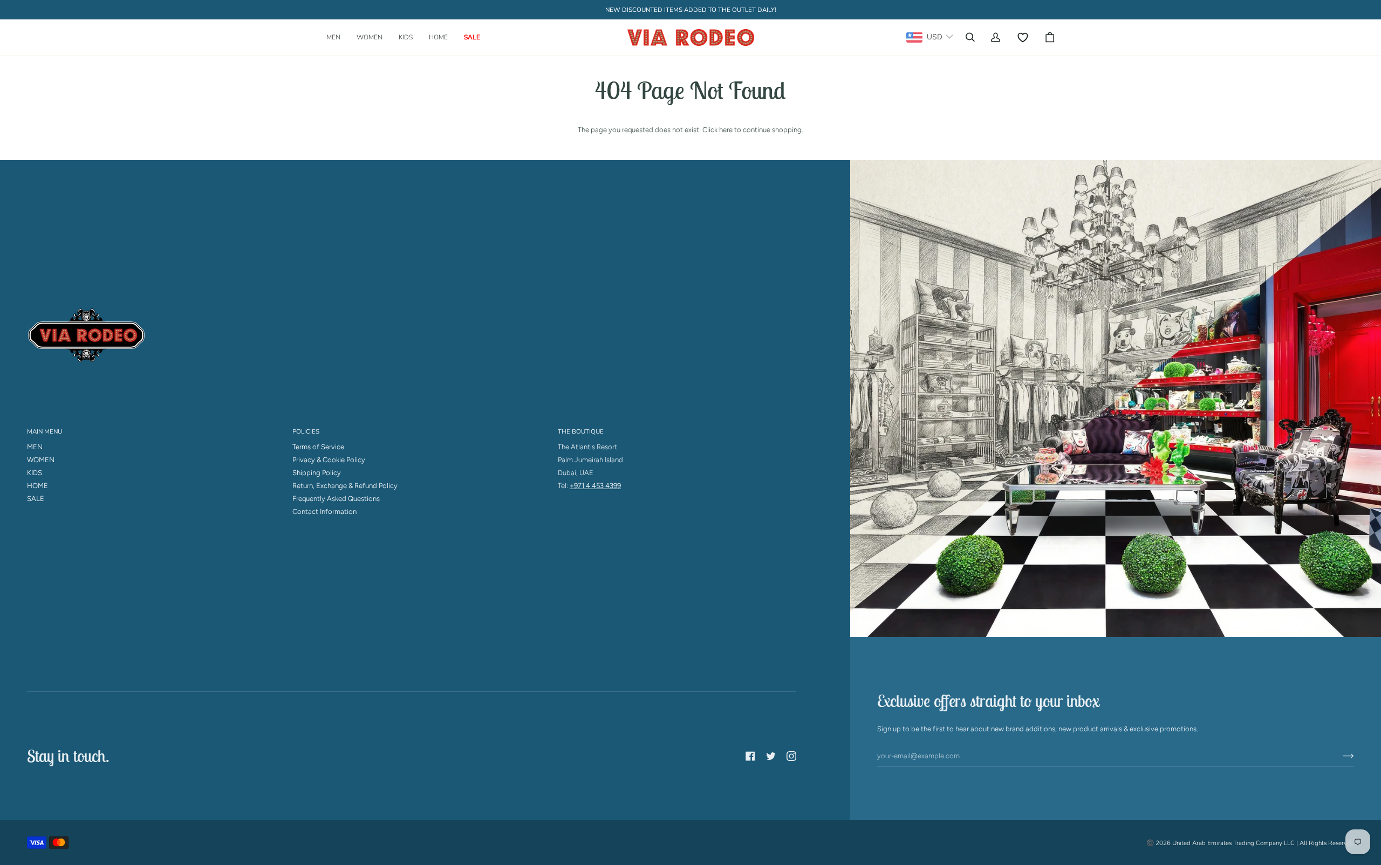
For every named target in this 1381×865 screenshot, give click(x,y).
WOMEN (40, 460)
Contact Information (324, 511)
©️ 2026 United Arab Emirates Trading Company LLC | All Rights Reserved (1250, 843)
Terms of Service (318, 447)
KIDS (34, 473)
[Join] (1339, 756)
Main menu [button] (44, 431)
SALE (35, 499)
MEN (35, 447)
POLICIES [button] (305, 431)
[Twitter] (771, 756)
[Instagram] (791, 756)
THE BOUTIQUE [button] (581, 431)
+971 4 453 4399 (595, 486)
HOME (37, 486)
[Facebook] (750, 756)
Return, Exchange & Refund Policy (345, 486)
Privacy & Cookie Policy (328, 460)
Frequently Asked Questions (336, 499)
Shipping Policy (316, 473)
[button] (337, 37)
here (726, 130)
